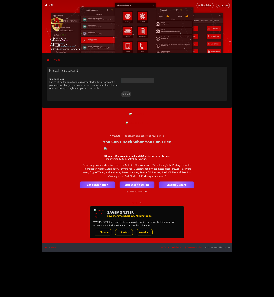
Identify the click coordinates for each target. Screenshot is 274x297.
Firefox (125, 232)
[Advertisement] (137, 274)
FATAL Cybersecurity (138, 191)
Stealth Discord (176, 185)
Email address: (56, 79)
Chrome (104, 232)
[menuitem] (49, 5)
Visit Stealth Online (137, 185)
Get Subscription (97, 185)
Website (143, 232)
